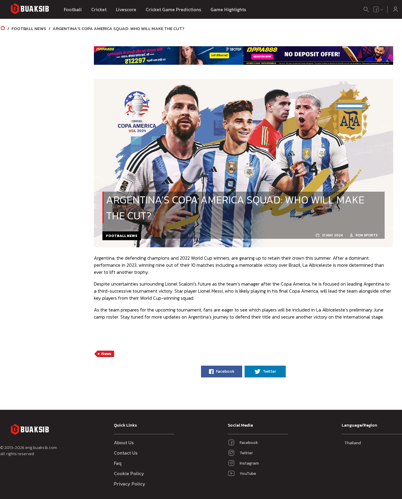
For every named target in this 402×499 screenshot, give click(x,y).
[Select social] (378, 9)
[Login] (395, 9)
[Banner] (169, 55)
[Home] (2, 28)
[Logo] (29, 9)
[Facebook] (376, 9)
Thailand (352, 443)
